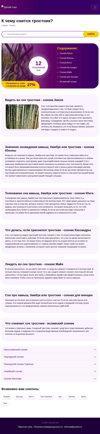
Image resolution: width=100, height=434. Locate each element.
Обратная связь (25, 427)
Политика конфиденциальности (48, 427)
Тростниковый (46, 397)
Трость (31, 397)
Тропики (71, 397)
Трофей (6, 397)
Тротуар (19, 397)
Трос (60, 397)
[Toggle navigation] (95, 7)
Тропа (83, 397)
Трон (5, 403)
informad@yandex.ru (73, 427)
